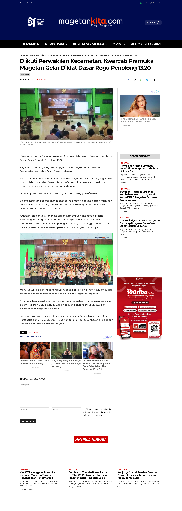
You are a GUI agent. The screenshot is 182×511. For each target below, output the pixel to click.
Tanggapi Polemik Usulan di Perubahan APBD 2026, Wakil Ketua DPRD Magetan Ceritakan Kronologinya (139, 196)
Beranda (24, 55)
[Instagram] (24, 2)
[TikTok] (28, 2)
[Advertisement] (140, 256)
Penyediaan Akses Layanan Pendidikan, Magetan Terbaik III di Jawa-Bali (139, 168)
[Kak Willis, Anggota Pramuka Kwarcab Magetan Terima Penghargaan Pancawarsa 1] (42, 456)
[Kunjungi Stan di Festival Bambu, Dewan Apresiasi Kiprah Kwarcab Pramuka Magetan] (139, 456)
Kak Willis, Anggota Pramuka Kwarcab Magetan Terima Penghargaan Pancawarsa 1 (37, 475)
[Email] (153, 80)
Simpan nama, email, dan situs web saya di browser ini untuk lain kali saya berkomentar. (97, 412)
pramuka (33, 333)
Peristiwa (34, 55)
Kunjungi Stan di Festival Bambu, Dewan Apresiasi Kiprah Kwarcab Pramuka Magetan (137, 475)
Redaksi (41, 80)
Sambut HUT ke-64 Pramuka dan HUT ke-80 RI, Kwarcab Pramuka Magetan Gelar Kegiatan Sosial (88, 475)
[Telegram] (147, 80)
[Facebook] (20, 2)
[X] (32, 2)
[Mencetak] (159, 80)
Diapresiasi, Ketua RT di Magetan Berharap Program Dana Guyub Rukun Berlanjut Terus (140, 223)
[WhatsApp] (141, 80)
